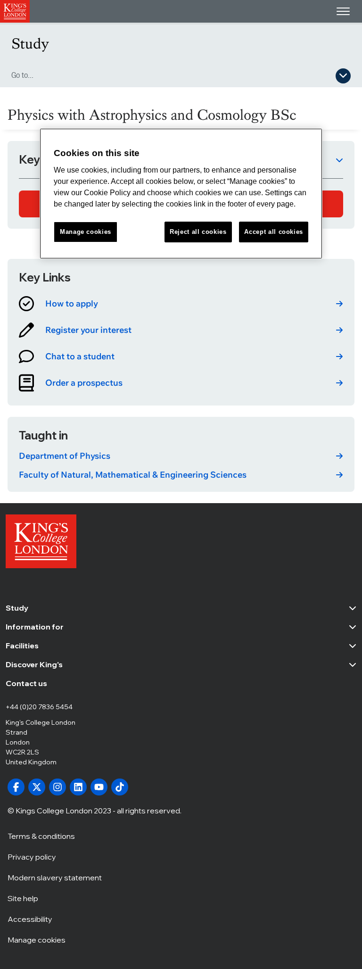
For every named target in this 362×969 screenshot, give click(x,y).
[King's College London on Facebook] (16, 787)
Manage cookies (37, 939)
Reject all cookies (198, 231)
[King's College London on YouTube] (98, 787)
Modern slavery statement (55, 877)
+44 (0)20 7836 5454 (39, 707)
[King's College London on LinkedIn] (78, 787)
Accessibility (30, 919)
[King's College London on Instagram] (57, 787)
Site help (23, 898)
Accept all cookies (273, 231)
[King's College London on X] (36, 787)
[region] (181, 193)
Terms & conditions (41, 836)
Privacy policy (32, 856)
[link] (181, 303)
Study (30, 43)
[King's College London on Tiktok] (119, 787)
